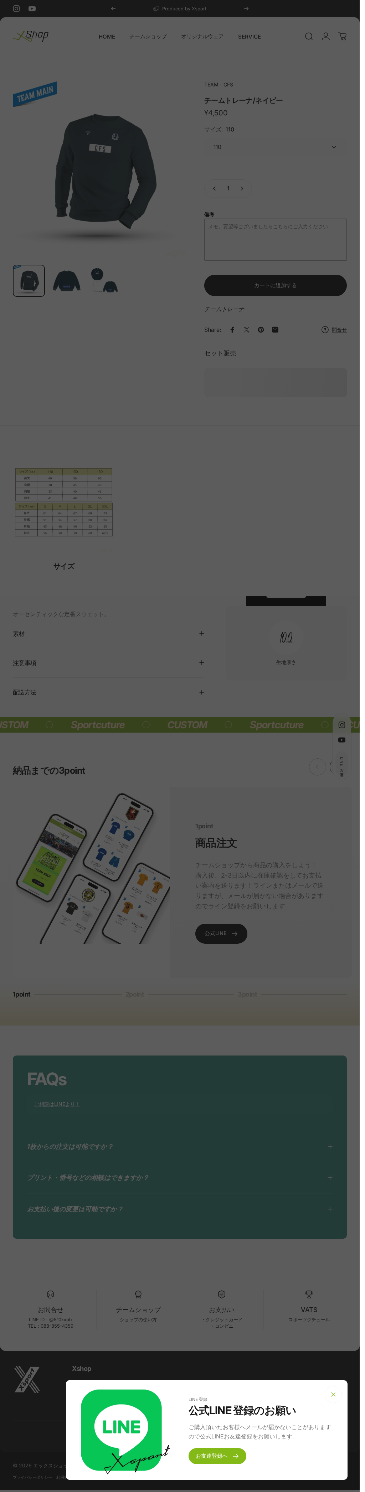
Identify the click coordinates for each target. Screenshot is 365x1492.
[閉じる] (333, 1394)
